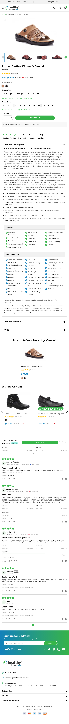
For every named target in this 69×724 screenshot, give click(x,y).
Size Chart (8, 110)
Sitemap (29, 709)
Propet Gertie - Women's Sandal (18, 14)
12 (52, 105)
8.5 (25, 105)
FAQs (42, 135)
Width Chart (8, 98)
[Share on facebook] (62, 479)
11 (48, 105)
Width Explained (26, 98)
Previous (2, 412)
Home (4, 14)
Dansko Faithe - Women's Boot (16, 414)
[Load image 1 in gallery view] (11, 57)
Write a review (40, 443)
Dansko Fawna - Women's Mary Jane (51, 414)
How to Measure (26, 110)
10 (39, 105)
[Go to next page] (39, 625)
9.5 (34, 105)
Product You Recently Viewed (14, 138)
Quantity (5, 113)
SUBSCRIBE (50, 643)
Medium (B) (8, 94)
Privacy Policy (38, 709)
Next (67, 412)
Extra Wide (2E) (33, 94)
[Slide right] (66, 57)
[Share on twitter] (66, 479)
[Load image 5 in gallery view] (57, 57)
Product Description (10, 135)
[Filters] (61, 442)
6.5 (8, 105)
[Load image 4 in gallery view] (42, 57)
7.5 (16, 105)
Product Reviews (29, 135)
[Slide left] (3, 57)
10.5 (43, 105)
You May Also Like (37, 138)
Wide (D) (20, 94)
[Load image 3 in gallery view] (26, 57)
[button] (3, 8)
